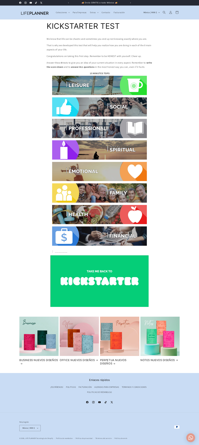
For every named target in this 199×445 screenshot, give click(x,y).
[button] (62, 12)
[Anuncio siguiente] (130, 3)
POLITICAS (71, 387)
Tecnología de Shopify (44, 438)
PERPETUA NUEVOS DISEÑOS (113, 362)
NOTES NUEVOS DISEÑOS (157, 360)
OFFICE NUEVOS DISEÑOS (77, 360)
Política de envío (121, 438)
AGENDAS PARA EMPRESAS (106, 387)
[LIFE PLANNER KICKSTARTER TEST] (99, 95)
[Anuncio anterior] (68, 3)
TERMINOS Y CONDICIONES (134, 387)
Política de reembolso (64, 438)
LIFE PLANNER (30, 438)
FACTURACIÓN (85, 387)
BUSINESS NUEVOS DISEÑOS (38, 360)
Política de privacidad (84, 438)
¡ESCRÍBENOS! (56, 387)
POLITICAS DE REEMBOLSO (99, 392)
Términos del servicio (103, 438)
